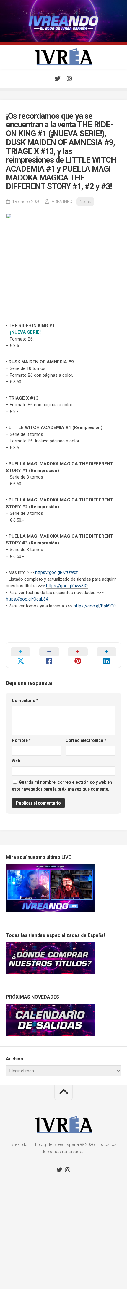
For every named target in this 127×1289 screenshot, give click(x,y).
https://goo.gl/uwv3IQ (67, 585)
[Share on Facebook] (49, 655)
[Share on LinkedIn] (106, 655)
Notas (85, 201)
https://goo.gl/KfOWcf (56, 572)
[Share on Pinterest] (78, 655)
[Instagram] (69, 78)
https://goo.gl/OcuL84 (27, 599)
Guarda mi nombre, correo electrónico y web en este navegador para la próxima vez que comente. (62, 785)
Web (16, 760)
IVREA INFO (61, 201)
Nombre (21, 740)
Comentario (25, 700)
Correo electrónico (86, 740)
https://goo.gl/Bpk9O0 (95, 606)
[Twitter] (58, 78)
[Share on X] (20, 655)
